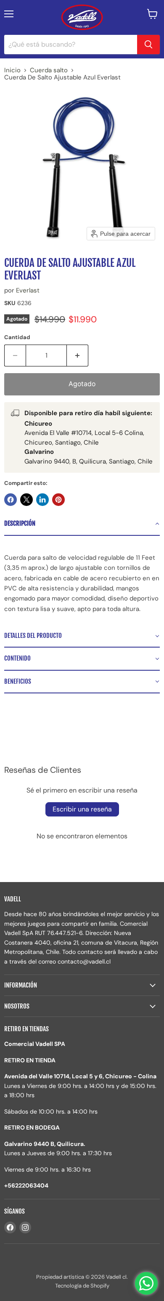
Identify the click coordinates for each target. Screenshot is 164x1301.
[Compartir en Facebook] (10, 499)
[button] (82, 524)
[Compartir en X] (26, 499)
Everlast (28, 290)
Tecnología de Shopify (82, 1285)
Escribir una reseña (82, 809)
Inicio (12, 70)
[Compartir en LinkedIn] (42, 499)
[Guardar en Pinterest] (58, 499)
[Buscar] (148, 44)
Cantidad (17, 337)
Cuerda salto (49, 70)
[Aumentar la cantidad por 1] (77, 355)
